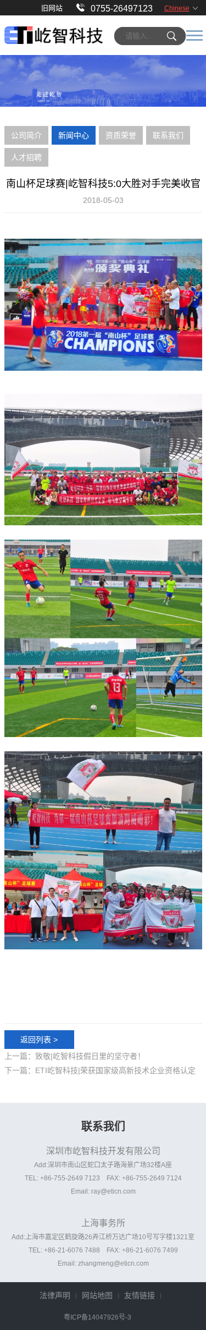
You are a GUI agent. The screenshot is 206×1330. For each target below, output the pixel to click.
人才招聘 (26, 157)
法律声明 (55, 1295)
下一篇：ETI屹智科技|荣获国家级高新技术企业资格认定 (100, 1070)
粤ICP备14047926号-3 (97, 1317)
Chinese (177, 8)
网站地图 (97, 1295)
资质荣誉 (120, 135)
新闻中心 (73, 135)
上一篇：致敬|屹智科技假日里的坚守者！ (74, 1056)
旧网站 (52, 8)
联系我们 (168, 135)
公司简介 (26, 135)
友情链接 (139, 1295)
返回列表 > (39, 1039)
